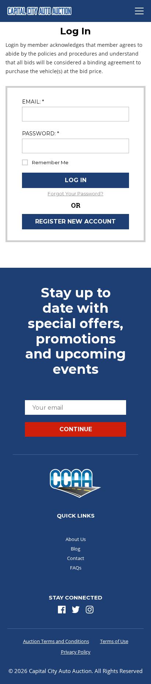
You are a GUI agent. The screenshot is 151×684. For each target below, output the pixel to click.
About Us (76, 539)
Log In (75, 180)
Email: (33, 102)
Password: (40, 134)
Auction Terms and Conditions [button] (56, 641)
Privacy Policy (76, 652)
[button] (62, 609)
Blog (75, 548)
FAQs (75, 567)
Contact (75, 558)
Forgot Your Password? (75, 193)
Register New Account (75, 221)
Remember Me (50, 162)
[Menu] (139, 11)
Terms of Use (114, 641)
